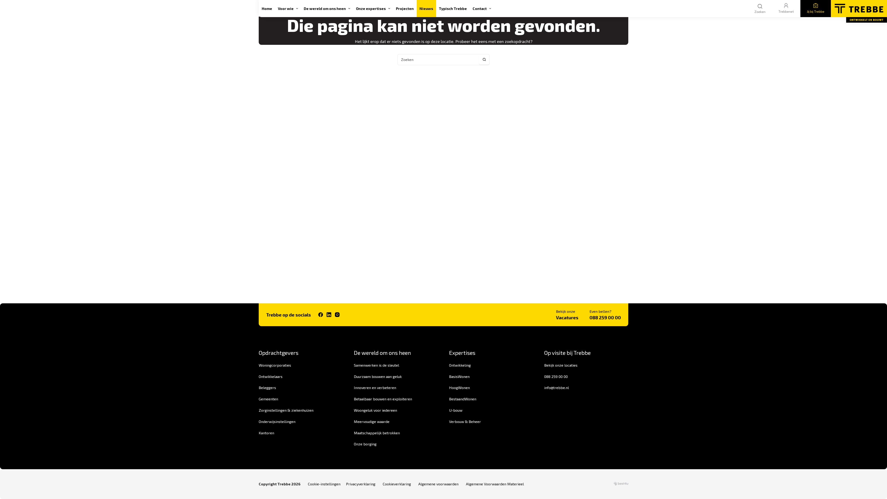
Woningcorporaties (275, 365)
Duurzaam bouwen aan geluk (378, 376)
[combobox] (438, 59)
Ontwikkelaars (271, 376)
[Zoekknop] (484, 59)
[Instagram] (337, 314)
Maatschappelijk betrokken (377, 433)
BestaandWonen (462, 399)
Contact (480, 8)
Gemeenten (268, 399)
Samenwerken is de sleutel (376, 365)
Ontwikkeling (460, 365)
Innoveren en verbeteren (375, 387)
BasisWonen (459, 376)
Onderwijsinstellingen (277, 421)
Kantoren (266, 433)
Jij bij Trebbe (815, 11)
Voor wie (286, 8)
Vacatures (567, 317)
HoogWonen (459, 387)
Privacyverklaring (360, 484)
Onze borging (365, 444)
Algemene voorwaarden (438, 484)
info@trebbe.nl (556, 387)
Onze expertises (371, 8)
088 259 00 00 (605, 317)
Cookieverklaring (397, 484)
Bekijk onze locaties (560, 365)
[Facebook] (320, 314)
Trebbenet (786, 11)
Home (267, 8)
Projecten (405, 8)
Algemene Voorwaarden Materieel (495, 484)
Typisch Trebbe (453, 8)
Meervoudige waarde (371, 421)
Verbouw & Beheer (465, 421)
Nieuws (426, 8)
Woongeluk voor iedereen (375, 410)
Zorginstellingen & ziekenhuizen (286, 410)
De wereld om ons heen (325, 8)
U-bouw (455, 410)
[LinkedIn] (329, 314)
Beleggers (267, 387)
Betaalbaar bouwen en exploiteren (383, 399)
